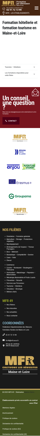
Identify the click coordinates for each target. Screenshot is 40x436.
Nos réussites (12, 308)
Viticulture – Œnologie (14, 289)
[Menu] (36, 8)
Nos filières (11, 305)
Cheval (9, 260)
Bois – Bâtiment (12, 252)
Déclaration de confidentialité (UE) (14, 434)
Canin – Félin (11, 257)
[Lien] (16, 2)
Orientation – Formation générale (18, 236)
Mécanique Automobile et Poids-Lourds (21, 277)
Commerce (10, 265)
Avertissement (7, 413)
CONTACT (12, 121)
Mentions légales (8, 408)
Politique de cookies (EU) (11, 429)
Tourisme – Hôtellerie (14, 286)
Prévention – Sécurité (14, 280)
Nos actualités (12, 312)
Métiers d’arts (12, 292)
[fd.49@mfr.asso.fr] (4, 340)
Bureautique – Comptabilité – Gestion (20, 255)
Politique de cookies (9, 418)
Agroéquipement (12, 244)
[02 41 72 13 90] (4, 334)
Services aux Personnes (15, 283)
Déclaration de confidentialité (12, 424)
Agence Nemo (29, 392)
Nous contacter (12, 316)
